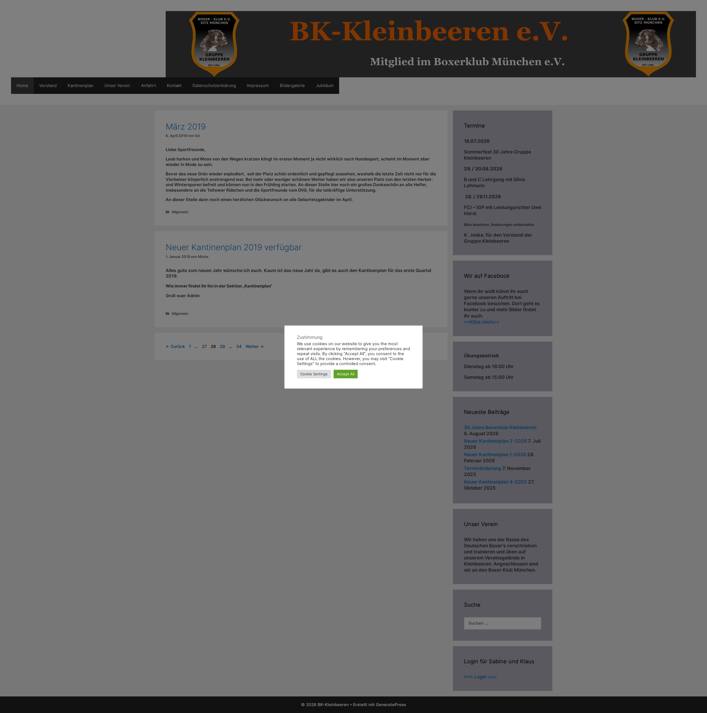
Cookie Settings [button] (314, 374)
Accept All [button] (345, 374)
